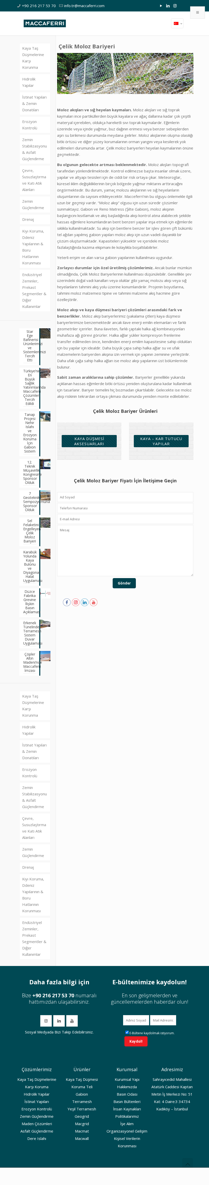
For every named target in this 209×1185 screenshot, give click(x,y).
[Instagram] (175, 5)
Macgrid (82, 1123)
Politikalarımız (127, 1116)
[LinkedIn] (168, 5)
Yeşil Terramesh (82, 1108)
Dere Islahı (36, 1138)
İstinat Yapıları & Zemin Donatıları (34, 103)
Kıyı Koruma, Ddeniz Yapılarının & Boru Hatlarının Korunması (33, 246)
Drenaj (28, 219)
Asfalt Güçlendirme (36, 1131)
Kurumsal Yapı (127, 1079)
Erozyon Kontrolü (29, 124)
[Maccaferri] (44, 22)
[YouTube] (161, 5)
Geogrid (82, 1116)
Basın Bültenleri (126, 1101)
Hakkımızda (127, 1086)
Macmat (82, 1131)
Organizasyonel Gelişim (127, 1131)
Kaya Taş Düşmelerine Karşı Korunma (33, 58)
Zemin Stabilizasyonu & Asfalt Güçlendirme (34, 149)
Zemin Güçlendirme (33, 204)
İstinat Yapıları (36, 1101)
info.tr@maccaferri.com (84, 5)
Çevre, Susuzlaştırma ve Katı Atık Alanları (34, 180)
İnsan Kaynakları (127, 1108)
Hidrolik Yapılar (28, 82)
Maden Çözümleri (37, 1123)
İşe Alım (127, 1123)
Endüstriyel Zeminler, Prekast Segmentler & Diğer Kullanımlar (34, 290)
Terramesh (82, 1101)
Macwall (82, 1138)
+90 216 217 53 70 (39, 5)
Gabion (82, 1094)
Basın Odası (127, 1094)
